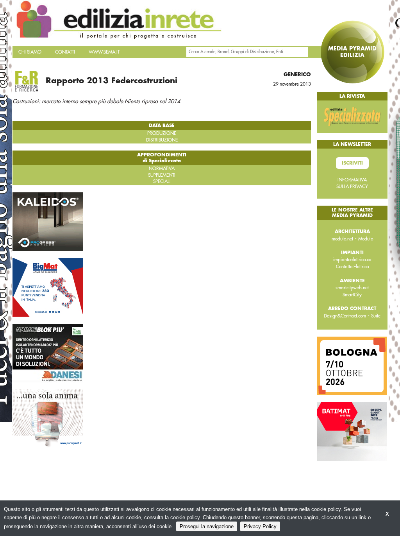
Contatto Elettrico (352, 266)
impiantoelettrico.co (352, 259)
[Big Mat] (47, 287)
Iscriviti (352, 163)
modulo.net (342, 239)
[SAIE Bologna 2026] (352, 365)
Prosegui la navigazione (207, 526)
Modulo (365, 239)
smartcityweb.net (352, 287)
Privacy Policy (260, 526)
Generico (297, 74)
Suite (375, 316)
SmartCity (352, 294)
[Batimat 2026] (352, 431)
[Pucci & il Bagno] (47, 418)
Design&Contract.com (345, 316)
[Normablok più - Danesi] (47, 353)
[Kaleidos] (47, 221)
